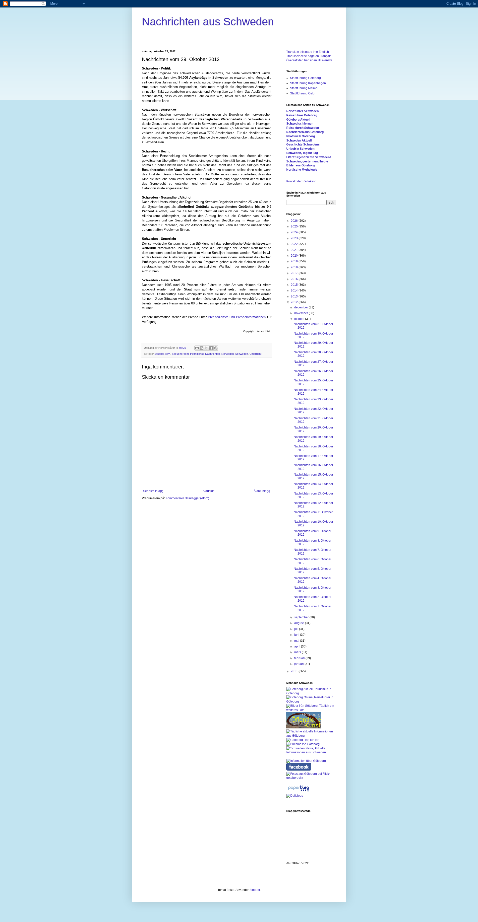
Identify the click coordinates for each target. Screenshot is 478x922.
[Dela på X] (206, 348)
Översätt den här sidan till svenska (309, 60)
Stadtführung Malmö (303, 88)
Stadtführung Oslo (302, 93)
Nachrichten (212, 353)
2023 (295, 238)
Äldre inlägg (262, 491)
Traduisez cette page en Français (308, 56)
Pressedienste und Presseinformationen (237, 317)
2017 (295, 273)
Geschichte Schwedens (303, 144)
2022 (295, 244)
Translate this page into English (307, 52)
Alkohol (159, 353)
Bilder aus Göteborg (300, 165)
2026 (295, 220)
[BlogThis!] (201, 348)
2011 (295, 671)
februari (299, 658)
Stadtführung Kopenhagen (308, 83)
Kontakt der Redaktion (301, 181)
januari (299, 664)
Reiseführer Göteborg (301, 115)
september (301, 617)
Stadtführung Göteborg (305, 78)
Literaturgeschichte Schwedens (308, 157)
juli (296, 629)
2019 (295, 261)
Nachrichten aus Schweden (208, 21)
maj (297, 640)
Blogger (254, 890)
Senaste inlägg (153, 491)
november (301, 313)
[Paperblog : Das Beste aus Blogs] (298, 791)
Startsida (209, 491)
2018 (295, 267)
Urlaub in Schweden (300, 148)
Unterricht (255, 353)
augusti (299, 623)
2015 (295, 284)
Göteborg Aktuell (298, 119)
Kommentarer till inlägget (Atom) (187, 498)
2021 (295, 250)
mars (298, 652)
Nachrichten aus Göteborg (305, 132)
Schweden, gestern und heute (307, 161)
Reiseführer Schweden (302, 111)
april (297, 646)
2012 (295, 302)
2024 (295, 232)
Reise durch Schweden (302, 128)
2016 (295, 279)
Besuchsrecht (180, 353)
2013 (295, 296)
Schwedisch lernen (299, 123)
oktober (299, 319)
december (301, 307)
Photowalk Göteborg (300, 136)
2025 (295, 226)
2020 (295, 255)
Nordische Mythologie (301, 169)
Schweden (241, 353)
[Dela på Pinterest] (215, 348)
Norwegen (227, 353)
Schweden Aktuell (299, 140)
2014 (295, 290)
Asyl (167, 353)
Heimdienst (197, 353)
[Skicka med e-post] (196, 348)
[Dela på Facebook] (211, 348)
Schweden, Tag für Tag (302, 153)
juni (297, 635)
